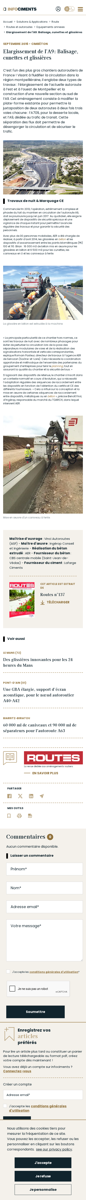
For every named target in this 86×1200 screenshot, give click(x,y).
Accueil (8, 21)
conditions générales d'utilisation (53, 972)
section (55, 93)
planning (57, 366)
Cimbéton (39, 44)
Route (55, 21)
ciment (56, 563)
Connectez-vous (17, 1071)
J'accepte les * (46, 972)
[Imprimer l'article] (19, 815)
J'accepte (43, 1162)
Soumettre (35, 1011)
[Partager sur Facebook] (9, 795)
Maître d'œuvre (34, 543)
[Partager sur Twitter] (20, 795)
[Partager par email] (42, 795)
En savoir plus (45, 773)
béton (62, 239)
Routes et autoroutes (19, 27)
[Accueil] (20, 9)
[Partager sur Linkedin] (31, 795)
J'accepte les (38, 1108)
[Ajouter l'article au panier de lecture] (9, 815)
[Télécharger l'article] (30, 815)
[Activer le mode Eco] (69, 9)
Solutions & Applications (32, 21)
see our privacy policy (54, 1149)
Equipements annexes (51, 27)
